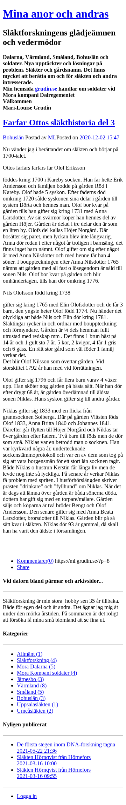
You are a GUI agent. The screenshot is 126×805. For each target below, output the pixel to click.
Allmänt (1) (29, 654)
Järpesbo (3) (30, 679)
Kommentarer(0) (35, 561)
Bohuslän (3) (31, 698)
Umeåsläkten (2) (35, 711)
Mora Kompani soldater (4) (47, 673)
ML (52, 137)
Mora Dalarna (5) (36, 666)
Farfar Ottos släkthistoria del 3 (59, 122)
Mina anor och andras (55, 13)
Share (23, 567)
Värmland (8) (32, 685)
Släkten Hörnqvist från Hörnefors (54, 760)
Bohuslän (13, 137)
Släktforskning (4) (37, 660)
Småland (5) (30, 692)
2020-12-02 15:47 (99, 137)
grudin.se (46, 89)
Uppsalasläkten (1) (37, 704)
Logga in (27, 796)
